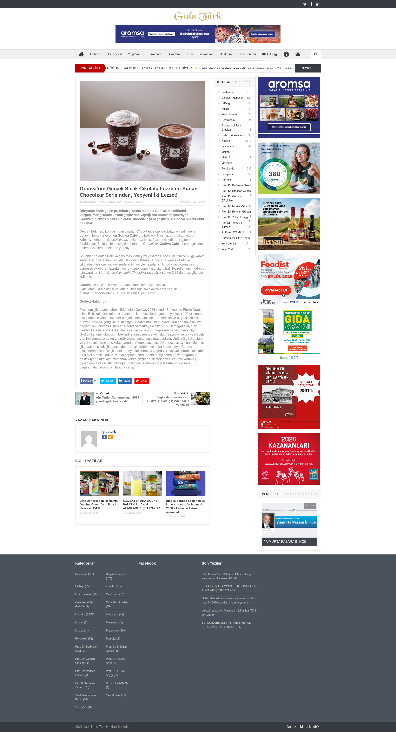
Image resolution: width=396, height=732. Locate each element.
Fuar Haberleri (230, 114)
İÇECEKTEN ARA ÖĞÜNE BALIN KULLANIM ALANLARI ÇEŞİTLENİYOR (141, 504)
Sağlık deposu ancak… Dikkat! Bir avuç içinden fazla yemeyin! (168, 400)
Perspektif (115, 54)
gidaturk (91, 201)
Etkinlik (226, 108)
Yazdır (186, 202)
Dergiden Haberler (232, 97)
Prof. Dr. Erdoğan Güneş (236, 190)
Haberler (96, 54)
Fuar (190, 54)
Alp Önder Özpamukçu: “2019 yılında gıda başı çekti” (117, 399)
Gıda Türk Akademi (233, 135)
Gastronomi (248, 54)
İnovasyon (206, 54)
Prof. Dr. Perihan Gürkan (236, 211)
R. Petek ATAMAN (233, 232)
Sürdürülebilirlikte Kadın (236, 238)
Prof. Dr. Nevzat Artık (234, 206)
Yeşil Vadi (134, 54)
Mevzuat (227, 163)
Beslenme (226, 54)
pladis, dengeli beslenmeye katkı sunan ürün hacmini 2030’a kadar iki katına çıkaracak (226, 68)
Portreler (227, 179)
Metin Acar (228, 157)
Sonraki (179, 393)
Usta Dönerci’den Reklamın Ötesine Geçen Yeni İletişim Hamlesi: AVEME (99, 504)
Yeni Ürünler (229, 243)
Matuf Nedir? (309, 726)
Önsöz (291, 726)
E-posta (201, 202)
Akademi (174, 54)
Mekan (226, 151)
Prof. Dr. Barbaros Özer (236, 185)
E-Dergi (272, 54)
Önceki (105, 393)
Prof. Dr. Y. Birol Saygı (235, 217)
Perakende (154, 54)
